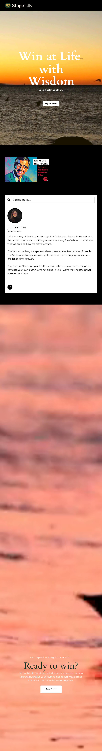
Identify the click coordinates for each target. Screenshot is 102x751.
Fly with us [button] (51, 103)
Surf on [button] (51, 689)
